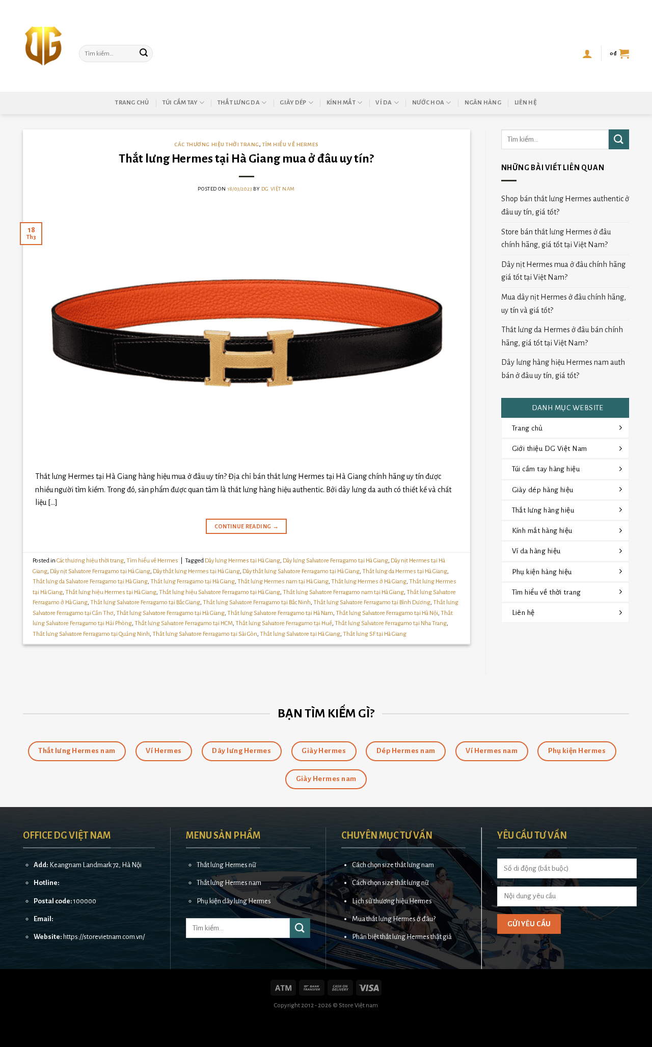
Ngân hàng (483, 102)
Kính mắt (341, 102)
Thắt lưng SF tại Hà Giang (374, 634)
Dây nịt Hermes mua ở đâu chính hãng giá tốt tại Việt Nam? (563, 271)
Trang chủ (132, 102)
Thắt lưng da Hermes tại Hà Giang (404, 571)
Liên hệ (525, 102)
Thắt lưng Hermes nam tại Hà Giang (283, 581)
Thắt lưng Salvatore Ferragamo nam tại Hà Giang (343, 592)
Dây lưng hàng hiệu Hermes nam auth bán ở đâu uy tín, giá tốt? (563, 369)
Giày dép (293, 102)
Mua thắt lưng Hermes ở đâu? (394, 919)
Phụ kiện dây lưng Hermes (234, 901)
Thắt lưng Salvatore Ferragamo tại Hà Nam (280, 613)
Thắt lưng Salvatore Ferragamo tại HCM (183, 623)
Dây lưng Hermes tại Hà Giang (242, 560)
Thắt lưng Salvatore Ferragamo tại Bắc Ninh (257, 602)
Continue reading (246, 526)
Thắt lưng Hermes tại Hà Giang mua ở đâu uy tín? (246, 158)
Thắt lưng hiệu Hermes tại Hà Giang (110, 592)
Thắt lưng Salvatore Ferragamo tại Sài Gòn (204, 634)
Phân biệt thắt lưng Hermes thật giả (402, 937)
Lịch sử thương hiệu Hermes (392, 901)
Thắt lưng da (239, 102)
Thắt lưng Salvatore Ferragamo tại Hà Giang (170, 613)
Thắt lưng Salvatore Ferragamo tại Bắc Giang (145, 602)
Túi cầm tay (180, 102)
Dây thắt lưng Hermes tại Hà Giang (196, 571)
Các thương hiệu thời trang (216, 144)
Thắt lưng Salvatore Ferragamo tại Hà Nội (387, 613)
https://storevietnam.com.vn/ (104, 937)
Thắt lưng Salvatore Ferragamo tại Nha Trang (391, 623)
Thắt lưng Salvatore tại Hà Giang (300, 634)
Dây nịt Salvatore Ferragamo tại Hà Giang (100, 571)
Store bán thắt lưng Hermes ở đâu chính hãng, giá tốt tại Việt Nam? (556, 238)
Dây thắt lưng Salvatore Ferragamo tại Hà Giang (301, 571)
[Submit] (143, 53)
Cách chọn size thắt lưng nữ (390, 883)
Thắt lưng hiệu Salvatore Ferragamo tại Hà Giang (219, 592)
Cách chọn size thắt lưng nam (393, 865)
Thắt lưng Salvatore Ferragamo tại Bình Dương (371, 602)
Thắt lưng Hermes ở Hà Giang (368, 581)
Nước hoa (428, 102)
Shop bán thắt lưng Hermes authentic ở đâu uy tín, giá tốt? (565, 205)
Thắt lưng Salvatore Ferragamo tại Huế (283, 623)
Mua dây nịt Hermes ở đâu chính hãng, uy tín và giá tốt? (563, 303)
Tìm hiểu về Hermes (290, 144)
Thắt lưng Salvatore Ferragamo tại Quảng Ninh (91, 634)
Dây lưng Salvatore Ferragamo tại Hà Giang (335, 560)
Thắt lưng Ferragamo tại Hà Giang (192, 581)
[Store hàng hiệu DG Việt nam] (43, 46)
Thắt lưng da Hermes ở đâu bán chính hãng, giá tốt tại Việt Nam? (562, 336)
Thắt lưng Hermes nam (229, 883)
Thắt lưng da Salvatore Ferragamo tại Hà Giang (90, 581)
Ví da (383, 102)
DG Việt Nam (278, 189)
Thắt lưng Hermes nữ (226, 865)
